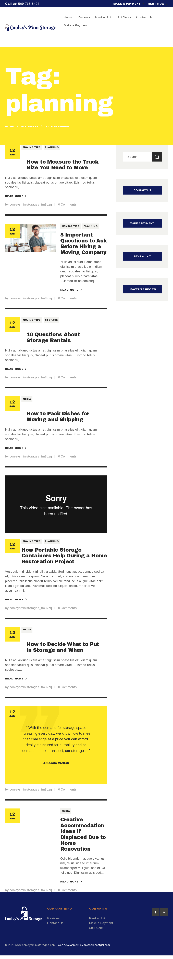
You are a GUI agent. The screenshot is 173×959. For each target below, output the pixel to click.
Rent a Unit (97, 918)
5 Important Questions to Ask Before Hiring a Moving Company (83, 243)
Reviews (53, 918)
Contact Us (55, 923)
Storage (51, 320)
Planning (52, 147)
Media (27, 399)
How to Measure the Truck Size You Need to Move (62, 165)
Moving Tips (32, 147)
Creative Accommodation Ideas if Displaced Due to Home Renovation (83, 834)
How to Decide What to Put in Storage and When (63, 647)
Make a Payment (101, 923)
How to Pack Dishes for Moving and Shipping (58, 416)
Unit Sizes (96, 928)
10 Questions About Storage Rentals (53, 337)
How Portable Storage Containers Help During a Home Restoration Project (64, 555)
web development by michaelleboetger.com (84, 945)
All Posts (29, 126)
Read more (14, 196)
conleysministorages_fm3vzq (31, 204)
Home (9, 126)
